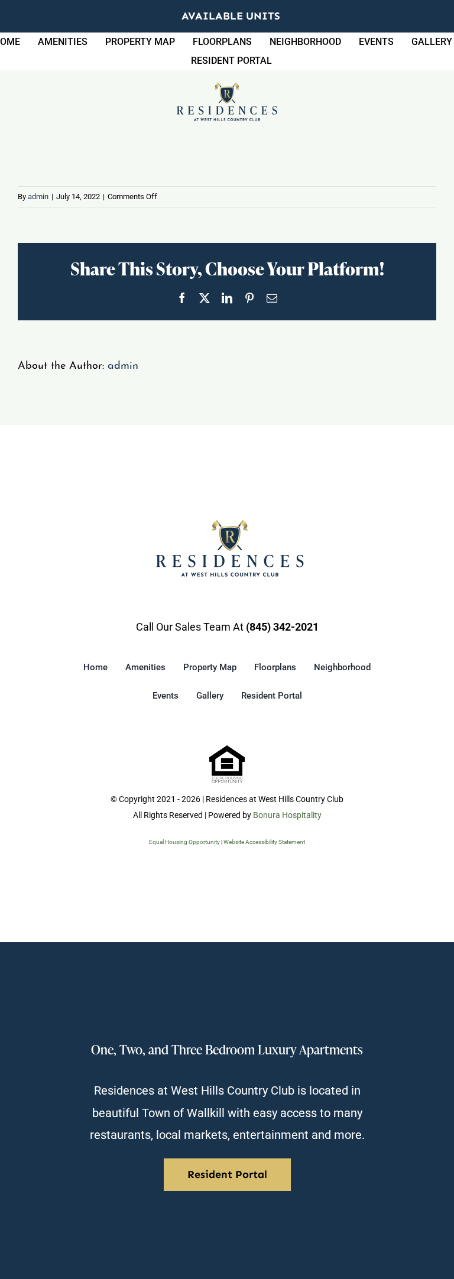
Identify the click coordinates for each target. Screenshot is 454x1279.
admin (38, 196)
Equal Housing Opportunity (184, 842)
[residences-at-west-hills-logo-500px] (227, 87)
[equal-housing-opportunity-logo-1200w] (227, 750)
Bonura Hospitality (287, 815)
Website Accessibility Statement (264, 842)
